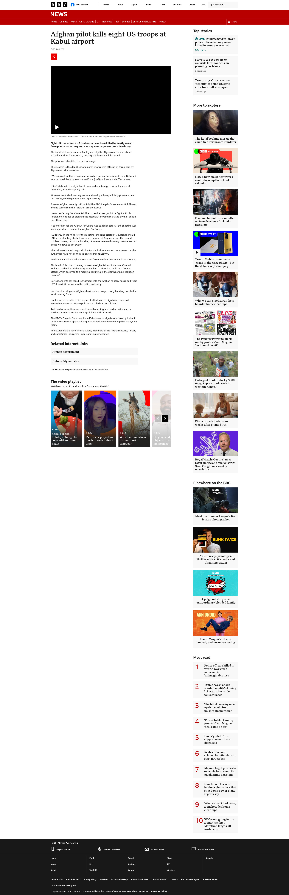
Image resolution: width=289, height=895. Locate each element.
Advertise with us (210, 879)
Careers (174, 879)
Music (169, 858)
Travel (192, 5)
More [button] (234, 21)
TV (168, 864)
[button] (203, 5)
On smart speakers (111, 849)
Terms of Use (56, 879)
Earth (148, 5)
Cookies (104, 879)
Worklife (177, 5)
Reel (163, 5)
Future (131, 870)
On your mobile (63, 849)
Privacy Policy (90, 879)
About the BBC (73, 879)
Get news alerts (157, 849)
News (120, 5)
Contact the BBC (159, 879)
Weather (171, 870)
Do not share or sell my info (63, 885)
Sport (134, 5)
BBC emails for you (190, 879)
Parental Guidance (139, 879)
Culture (131, 864)
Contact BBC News (205, 849)
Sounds (209, 858)
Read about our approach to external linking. (147, 891)
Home (106, 5)
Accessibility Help (119, 879)
